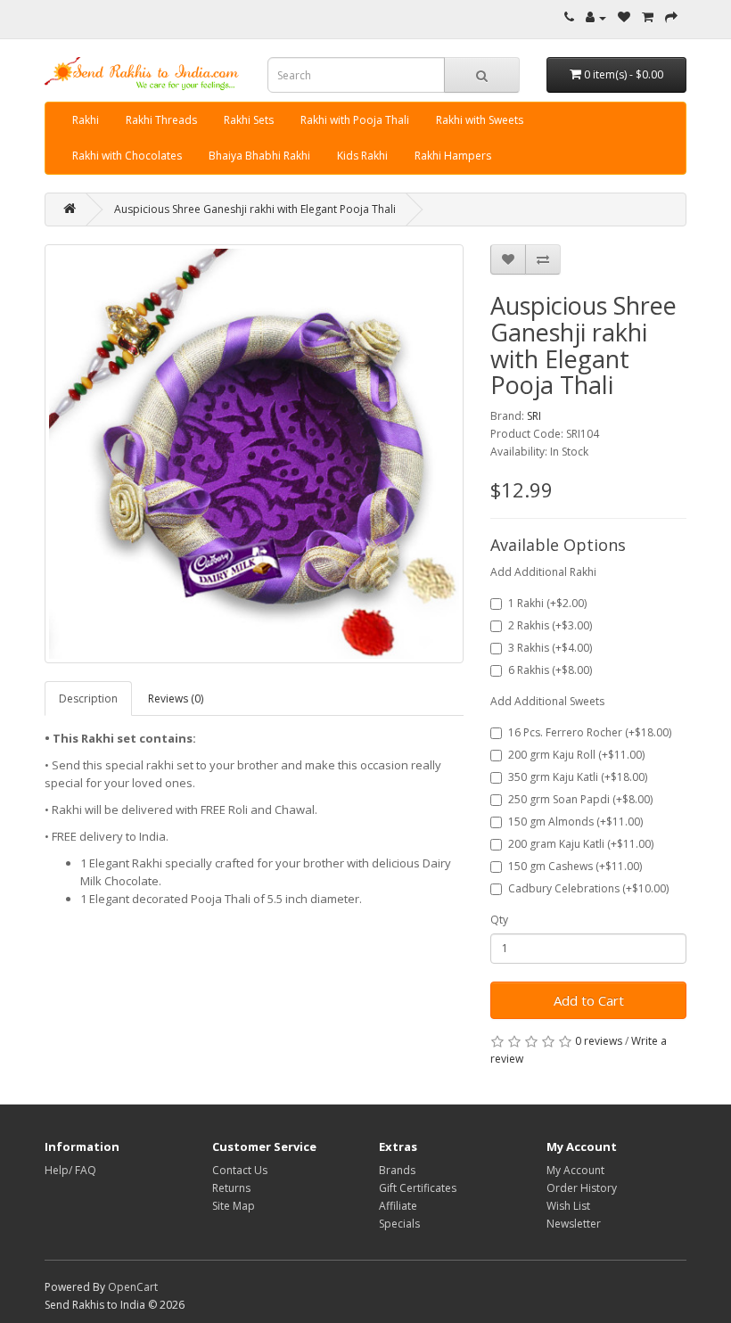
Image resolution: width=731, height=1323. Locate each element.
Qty (499, 919)
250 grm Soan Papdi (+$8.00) (580, 799)
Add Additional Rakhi (543, 571)
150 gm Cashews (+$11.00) (575, 866)
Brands (397, 1170)
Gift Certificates (417, 1188)
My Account (575, 1170)
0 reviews (598, 1040)
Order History (581, 1188)
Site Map (233, 1205)
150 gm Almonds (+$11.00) (575, 821)
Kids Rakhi (362, 155)
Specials (399, 1223)
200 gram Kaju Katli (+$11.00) (580, 843)
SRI (534, 415)
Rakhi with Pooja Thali (354, 119)
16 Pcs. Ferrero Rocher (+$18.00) (589, 732)
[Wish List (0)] (624, 17)
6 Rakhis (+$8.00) (550, 670)
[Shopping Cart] (647, 17)
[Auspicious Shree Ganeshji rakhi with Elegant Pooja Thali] (254, 453)
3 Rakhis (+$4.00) (550, 647)
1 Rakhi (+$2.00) (547, 603)
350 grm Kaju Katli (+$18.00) (577, 777)
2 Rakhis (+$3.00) (550, 625)
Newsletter (573, 1223)
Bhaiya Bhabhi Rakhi (259, 155)
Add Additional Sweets (547, 701)
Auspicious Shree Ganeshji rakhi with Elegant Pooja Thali (255, 209)
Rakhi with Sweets (479, 119)
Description (88, 698)
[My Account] (596, 17)
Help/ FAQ (70, 1170)
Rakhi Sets (249, 119)
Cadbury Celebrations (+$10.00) (588, 888)
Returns (231, 1188)
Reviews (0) (175, 698)
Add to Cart (589, 1000)
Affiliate (398, 1205)
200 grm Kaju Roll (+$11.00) (576, 754)
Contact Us (239, 1170)
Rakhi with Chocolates (127, 155)
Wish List (568, 1205)
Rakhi (85, 119)
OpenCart (133, 1286)
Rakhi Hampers (453, 155)
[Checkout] (671, 17)
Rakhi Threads (161, 119)
